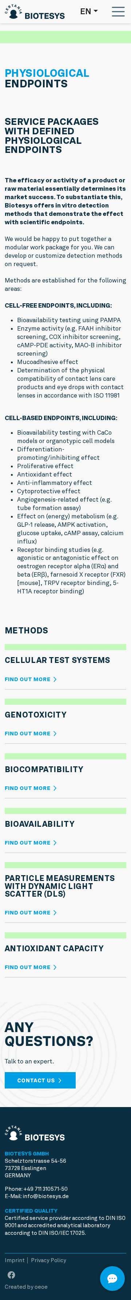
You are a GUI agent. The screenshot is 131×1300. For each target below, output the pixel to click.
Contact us (37, 1080)
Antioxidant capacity (54, 948)
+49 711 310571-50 (45, 1189)
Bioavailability (40, 824)
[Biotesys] (35, 9)
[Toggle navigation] (118, 11)
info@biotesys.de (46, 1196)
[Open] (112, 1278)
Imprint (15, 1260)
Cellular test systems (57, 660)
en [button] (86, 11)
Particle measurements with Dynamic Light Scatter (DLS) (60, 886)
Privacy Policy (48, 1260)
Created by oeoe (26, 1287)
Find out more (28, 679)
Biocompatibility (44, 769)
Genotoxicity (36, 714)
